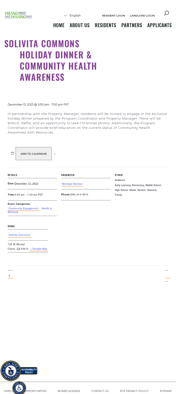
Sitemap (166, 391)
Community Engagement (23, 208)
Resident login (113, 15)
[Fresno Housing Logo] (18, 15)
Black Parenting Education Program (166, 276)
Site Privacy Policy (134, 391)
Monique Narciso (72, 183)
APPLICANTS (159, 25)
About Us (80, 25)
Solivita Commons (19, 234)
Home (58, 25)
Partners (131, 25)
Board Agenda (69, 391)
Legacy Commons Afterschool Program (10, 276)
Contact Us (100, 391)
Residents (105, 25)
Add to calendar (34, 153)
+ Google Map (38, 248)
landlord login (142, 15)
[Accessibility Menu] (19, 386)
